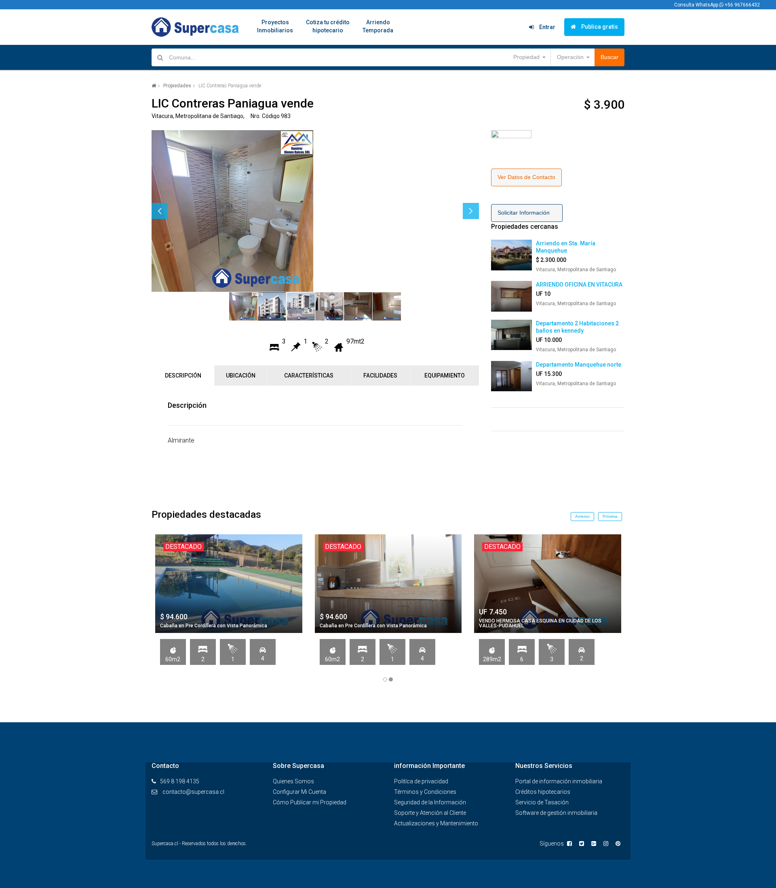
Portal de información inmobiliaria (558, 781)
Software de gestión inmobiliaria (556, 813)
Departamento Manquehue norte (578, 364)
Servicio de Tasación (542, 802)
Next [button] (471, 211)
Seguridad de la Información (430, 802)
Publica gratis (599, 26)
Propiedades (177, 86)
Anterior (582, 516)
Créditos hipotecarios (542, 792)
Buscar (609, 57)
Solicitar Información (527, 212)
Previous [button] (160, 211)
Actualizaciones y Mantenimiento (436, 823)
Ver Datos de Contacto (526, 177)
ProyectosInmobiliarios (275, 26)
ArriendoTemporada (378, 26)
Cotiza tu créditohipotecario (328, 26)
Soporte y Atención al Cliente (430, 813)
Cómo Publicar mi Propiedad (309, 802)
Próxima (610, 516)
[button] (528, 57)
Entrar (546, 27)
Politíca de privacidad (421, 781)
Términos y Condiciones (425, 792)
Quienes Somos (293, 781)
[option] (315, 211)
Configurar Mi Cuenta (299, 792)
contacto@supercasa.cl (193, 792)
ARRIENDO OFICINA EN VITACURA (579, 284)
